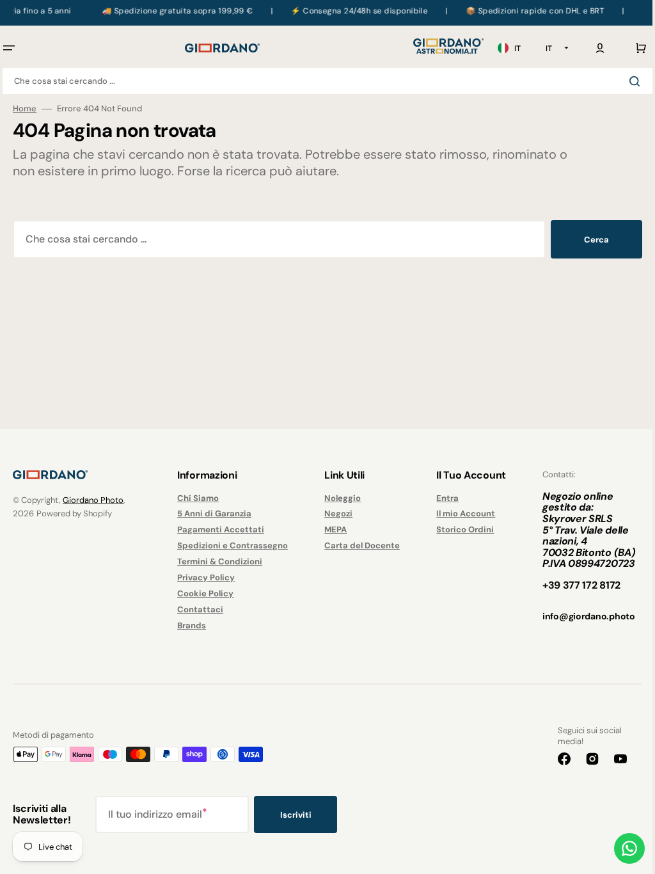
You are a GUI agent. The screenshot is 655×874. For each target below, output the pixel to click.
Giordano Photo (93, 500)
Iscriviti (296, 814)
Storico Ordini (458, 529)
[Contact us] (619, 848)
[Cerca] (627, 81)
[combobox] (322, 81)
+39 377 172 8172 (572, 585)
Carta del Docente (357, 545)
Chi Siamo (195, 498)
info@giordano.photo (579, 616)
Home (24, 109)
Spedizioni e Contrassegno (230, 545)
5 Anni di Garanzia (212, 513)
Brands (189, 625)
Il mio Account (458, 513)
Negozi (334, 513)
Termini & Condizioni (217, 561)
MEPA (331, 529)
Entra (440, 498)
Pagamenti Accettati (218, 529)
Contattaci (198, 609)
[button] (590, 48)
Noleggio (338, 498)
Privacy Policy (203, 577)
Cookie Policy (203, 593)
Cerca (586, 239)
